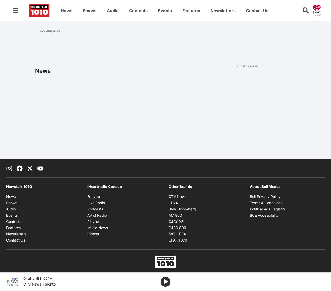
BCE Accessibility (264, 215)
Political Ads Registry (267, 209)
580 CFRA (177, 234)
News (66, 10)
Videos (93, 234)
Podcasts (95, 209)
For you (93, 196)
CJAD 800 (177, 227)
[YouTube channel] (40, 168)
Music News (97, 227)
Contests (138, 10)
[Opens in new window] (12, 281)
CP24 (173, 203)
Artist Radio (97, 215)
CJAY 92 (176, 221)
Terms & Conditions (266, 203)
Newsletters (223, 10)
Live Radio (96, 203)
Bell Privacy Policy (265, 196)
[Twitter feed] (30, 168)
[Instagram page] (9, 168)
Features (191, 10)
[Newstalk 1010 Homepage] (39, 10)
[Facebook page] (20, 168)
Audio (113, 10)
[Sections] (15, 10)
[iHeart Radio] (317, 9)
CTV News (177, 196)
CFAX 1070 (178, 240)
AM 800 (175, 215)
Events (165, 10)
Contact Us (257, 10)
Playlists (94, 221)
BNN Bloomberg (182, 209)
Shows (89, 10)
